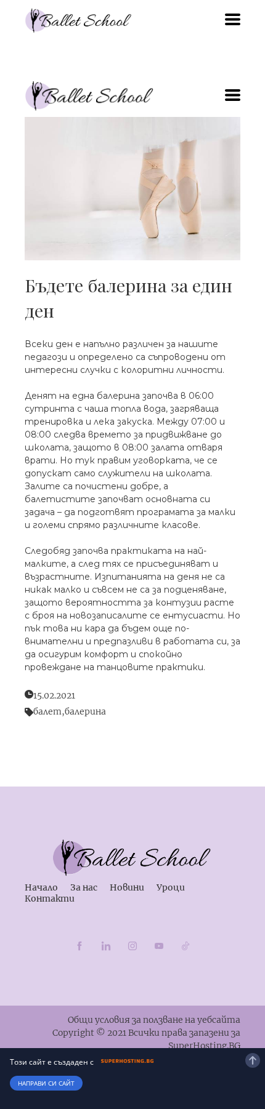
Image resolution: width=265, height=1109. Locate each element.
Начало (41, 887)
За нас (83, 887)
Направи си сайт (46, 1083)
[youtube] (159, 946)
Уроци (171, 887)
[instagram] (132, 946)
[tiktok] (185, 946)
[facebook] (79, 946)
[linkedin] (106, 946)
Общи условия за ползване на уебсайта (154, 1019)
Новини (127, 887)
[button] (232, 19)
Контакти (50, 898)
